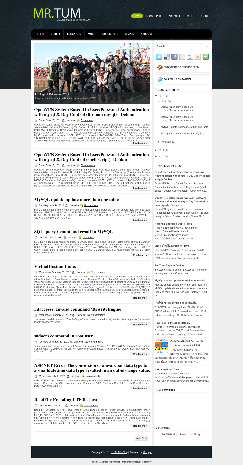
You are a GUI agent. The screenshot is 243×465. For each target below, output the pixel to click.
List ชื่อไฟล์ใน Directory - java (172, 245)
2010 (162, 156)
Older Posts (141, 438)
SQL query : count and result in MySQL (73, 231)
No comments (91, 205)
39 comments (88, 165)
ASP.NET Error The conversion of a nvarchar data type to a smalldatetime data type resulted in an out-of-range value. (92, 367)
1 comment (88, 237)
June (165, 101)
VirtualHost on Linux (55, 266)
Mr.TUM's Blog (119, 452)
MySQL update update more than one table (76, 199)
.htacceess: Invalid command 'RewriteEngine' (78, 309)
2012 (162, 96)
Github (55, 34)
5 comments (87, 120)
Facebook (174, 15)
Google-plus (154, 15)
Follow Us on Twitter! (178, 79)
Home (137, 15)
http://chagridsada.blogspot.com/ (137, 461)
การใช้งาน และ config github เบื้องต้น (175, 302)
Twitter (190, 15)
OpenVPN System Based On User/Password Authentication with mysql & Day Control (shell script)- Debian (91, 157)
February (167, 141)
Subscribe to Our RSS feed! (182, 67)
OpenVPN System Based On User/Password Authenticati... (178, 108)
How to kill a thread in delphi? (172, 322)
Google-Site (110, 34)
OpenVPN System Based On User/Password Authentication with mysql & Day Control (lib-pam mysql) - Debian (91, 112)
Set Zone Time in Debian (169, 265)
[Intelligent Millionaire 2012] (92, 73)
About (204, 15)
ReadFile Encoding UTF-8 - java (65, 399)
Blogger (197, 434)
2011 (162, 150)
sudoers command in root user (63, 335)
